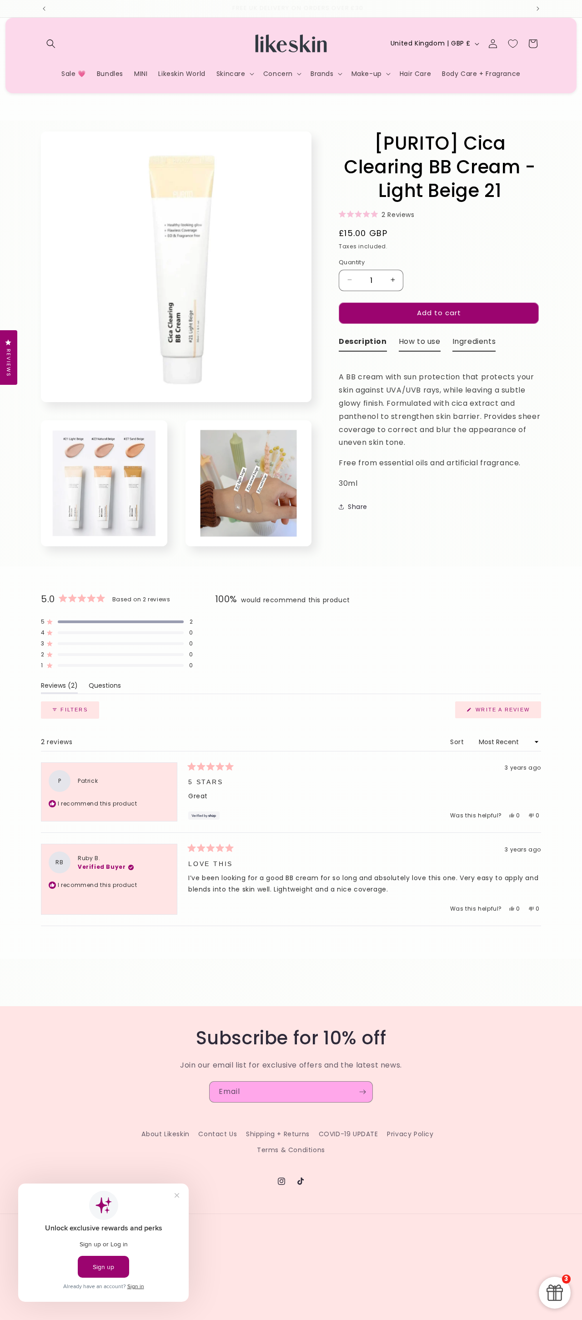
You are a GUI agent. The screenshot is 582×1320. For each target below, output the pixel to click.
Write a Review (507, 712)
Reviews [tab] (59, 687)
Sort (458, 741)
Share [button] (357, 506)
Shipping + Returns (278, 1134)
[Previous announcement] (44, 8)
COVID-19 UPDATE (348, 1134)
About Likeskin (165, 1134)
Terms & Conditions (291, 1149)
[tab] (363, 343)
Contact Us (217, 1134)
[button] (51, 44)
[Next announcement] (538, 8)
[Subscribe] (362, 1092)
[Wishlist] (513, 43)
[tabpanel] (440, 424)
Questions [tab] (105, 687)
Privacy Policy (410, 1134)
